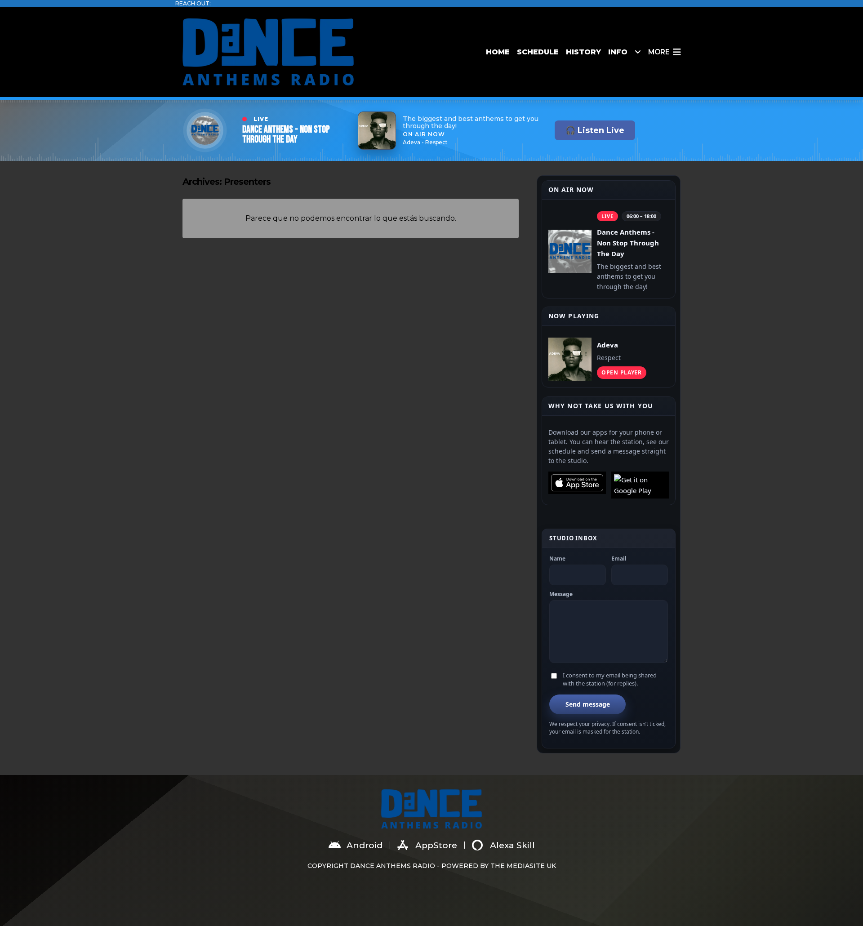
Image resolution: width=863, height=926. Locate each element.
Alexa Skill (512, 845)
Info (617, 52)
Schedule (538, 52)
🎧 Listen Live (594, 130)
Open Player (621, 372)
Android (365, 845)
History (583, 52)
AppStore (436, 845)
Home (498, 52)
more (658, 52)
